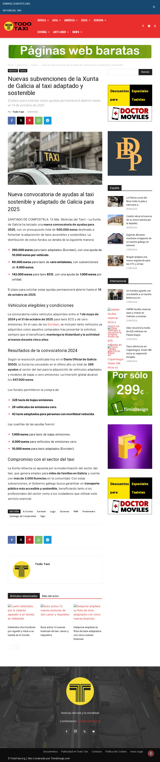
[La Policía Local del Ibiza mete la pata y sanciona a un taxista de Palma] (115, 201)
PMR (76, 511)
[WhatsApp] (39, 120)
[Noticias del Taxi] (18, 26)
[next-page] (16, 646)
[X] (155, 26)
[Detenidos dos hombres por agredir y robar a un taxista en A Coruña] (22, 614)
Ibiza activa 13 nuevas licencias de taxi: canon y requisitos (54, 631)
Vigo (42, 516)
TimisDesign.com (60, 758)
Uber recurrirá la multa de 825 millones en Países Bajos (138, 331)
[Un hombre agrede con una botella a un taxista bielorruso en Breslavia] (115, 294)
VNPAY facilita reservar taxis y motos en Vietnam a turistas (138, 313)
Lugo (53, 511)
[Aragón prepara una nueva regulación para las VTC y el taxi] (115, 260)
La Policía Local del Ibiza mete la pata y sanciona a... (136, 201)
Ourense (64, 511)
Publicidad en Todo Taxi (74, 751)
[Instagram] (75, 731)
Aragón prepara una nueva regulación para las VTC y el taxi (138, 260)
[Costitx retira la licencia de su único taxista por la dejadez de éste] (115, 220)
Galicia (34, 65)
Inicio (11, 65)
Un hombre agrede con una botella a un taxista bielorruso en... (138, 294)
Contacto (97, 751)
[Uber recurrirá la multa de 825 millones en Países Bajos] (115, 340)
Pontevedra (89, 511)
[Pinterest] (30, 120)
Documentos (50, 751)
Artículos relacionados (23, 596)
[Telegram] (149, 26)
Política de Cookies (116, 751)
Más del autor (50, 596)
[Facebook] (143, 26)
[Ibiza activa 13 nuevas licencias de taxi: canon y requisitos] (55, 614)
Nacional (22, 65)
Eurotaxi (53, 324)
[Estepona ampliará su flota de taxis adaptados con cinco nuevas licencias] (88, 614)
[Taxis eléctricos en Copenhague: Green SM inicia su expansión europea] (115, 361)
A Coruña (28, 511)
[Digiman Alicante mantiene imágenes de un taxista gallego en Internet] (115, 238)
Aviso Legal (136, 751)
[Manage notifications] (151, 753)
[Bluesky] (93, 732)
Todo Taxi (18, 111)
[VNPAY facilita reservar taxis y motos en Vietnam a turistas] (115, 322)
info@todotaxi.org (88, 721)
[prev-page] (10, 646)
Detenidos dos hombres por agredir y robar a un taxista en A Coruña (21, 631)
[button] (154, 7)
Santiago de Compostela (23, 516)
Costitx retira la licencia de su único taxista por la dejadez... (139, 220)
